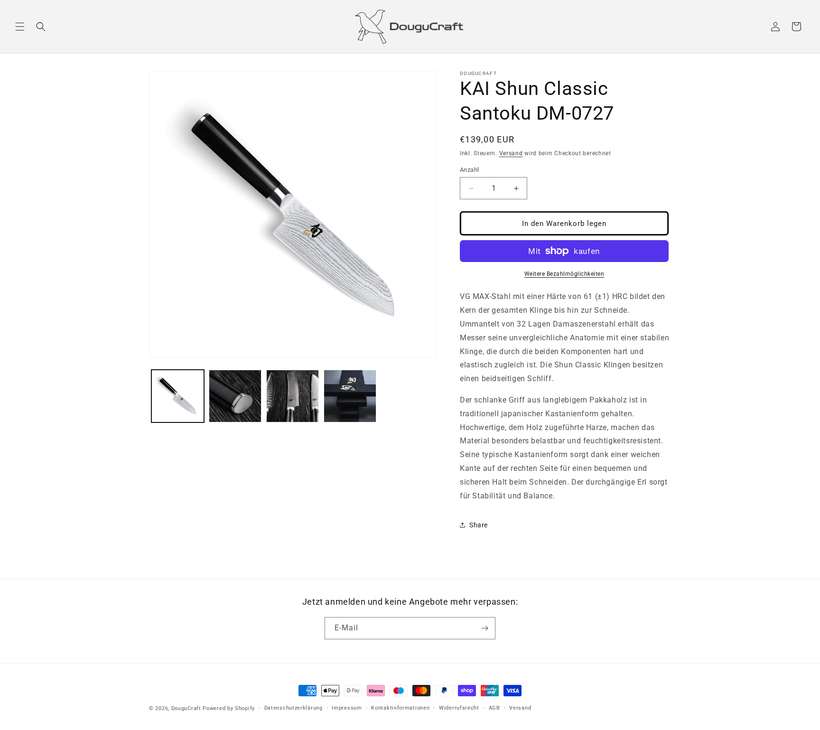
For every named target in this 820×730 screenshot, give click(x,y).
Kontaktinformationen (400, 708)
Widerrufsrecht (459, 708)
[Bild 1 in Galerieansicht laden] (177, 396)
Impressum (347, 708)
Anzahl (469, 169)
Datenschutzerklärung (293, 708)
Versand (511, 153)
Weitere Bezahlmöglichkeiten (564, 274)
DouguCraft (186, 708)
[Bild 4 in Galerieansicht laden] (350, 396)
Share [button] (478, 525)
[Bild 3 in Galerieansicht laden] (292, 396)
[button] (19, 26)
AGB (494, 708)
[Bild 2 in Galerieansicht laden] (235, 396)
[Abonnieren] (484, 628)
